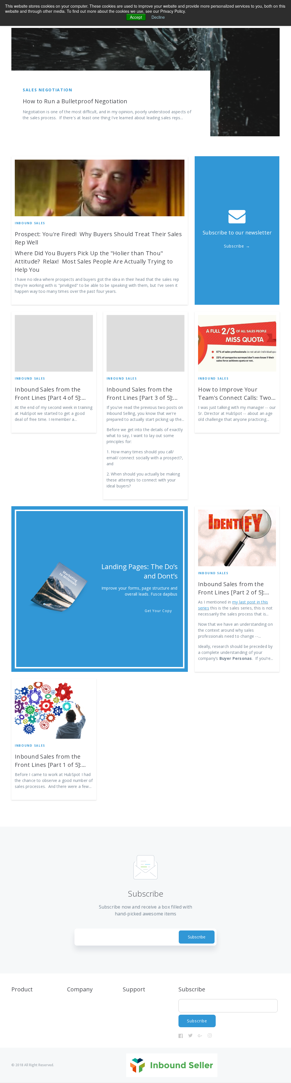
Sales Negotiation (47, 89)
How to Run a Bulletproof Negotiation (75, 101)
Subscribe (234, 246)
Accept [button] (136, 17)
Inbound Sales (30, 223)
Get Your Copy (158, 610)
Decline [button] (158, 17)
